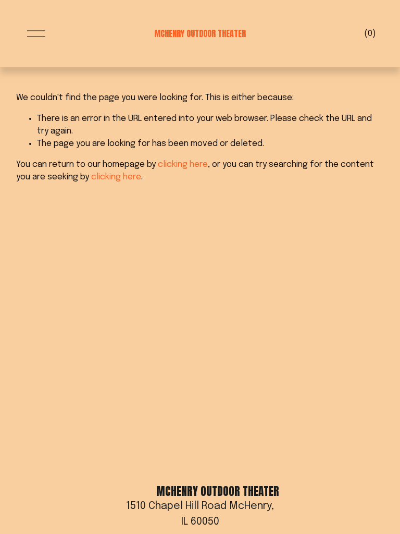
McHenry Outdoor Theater (200, 33)
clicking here (183, 164)
